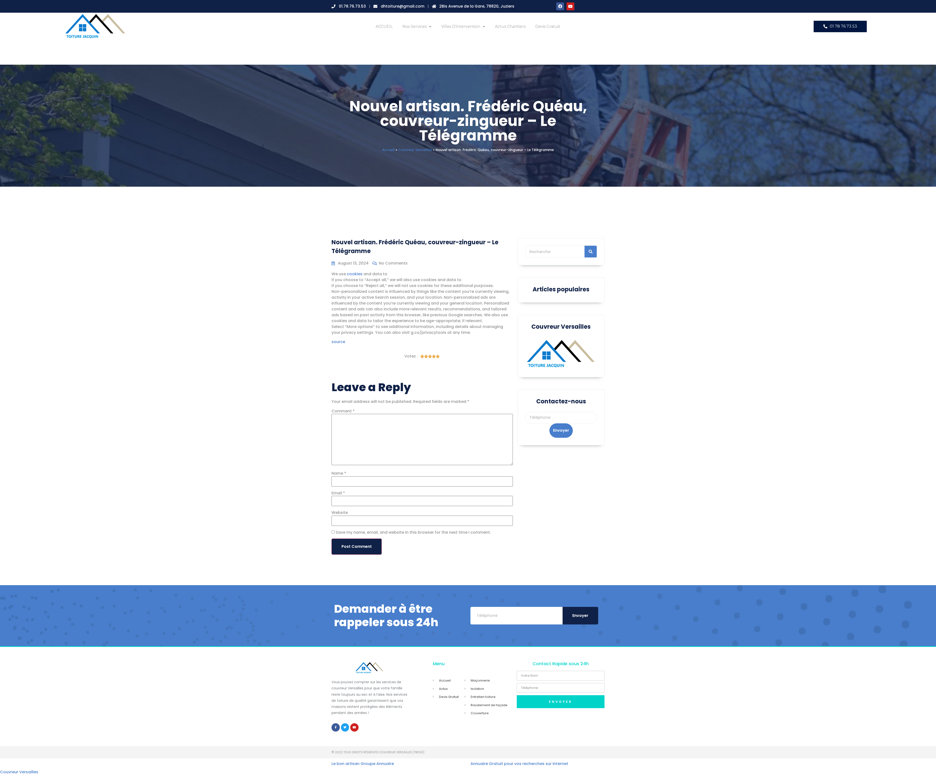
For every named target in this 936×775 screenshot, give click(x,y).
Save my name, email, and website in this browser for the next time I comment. (413, 532)
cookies (354, 274)
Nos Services (414, 26)
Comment (343, 411)
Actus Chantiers (510, 26)
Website (340, 513)
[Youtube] (570, 6)
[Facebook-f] (336, 727)
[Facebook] (560, 6)
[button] (840, 26)
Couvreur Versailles (415, 150)
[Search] (591, 251)
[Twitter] (345, 727)
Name (339, 473)
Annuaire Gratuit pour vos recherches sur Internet (519, 763)
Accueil (388, 150)
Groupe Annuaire (377, 763)
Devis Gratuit (547, 26)
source (338, 342)
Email (338, 493)
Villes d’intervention (460, 26)
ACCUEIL (384, 26)
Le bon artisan (346, 763)
